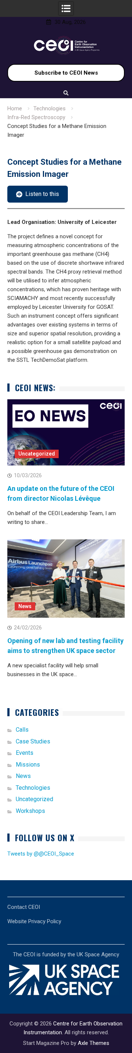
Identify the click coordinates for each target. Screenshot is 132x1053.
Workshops (30, 810)
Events (24, 752)
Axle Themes (93, 1043)
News (25, 606)
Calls (22, 729)
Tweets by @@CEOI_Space (40, 853)
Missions (28, 764)
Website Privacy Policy (34, 921)
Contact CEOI (23, 907)
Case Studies (33, 741)
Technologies (33, 787)
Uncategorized (36, 454)
